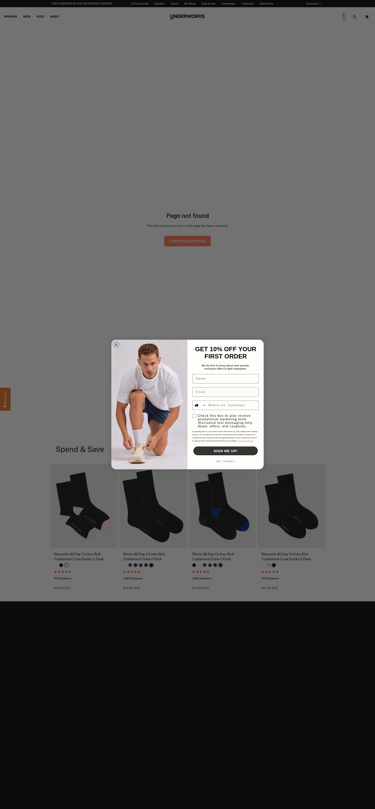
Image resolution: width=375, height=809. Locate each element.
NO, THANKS (225, 461)
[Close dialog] (116, 344)
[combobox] (199, 405)
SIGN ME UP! (226, 451)
